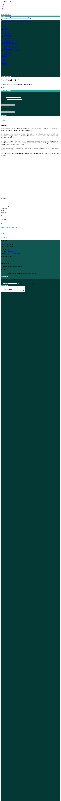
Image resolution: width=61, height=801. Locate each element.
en (3, 6)
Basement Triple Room (11, 47)
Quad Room (7, 42)
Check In (3, 97)
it (2, 11)
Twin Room (7, 38)
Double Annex (8, 52)
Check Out (4, 99)
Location (4, 63)
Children (3, 108)
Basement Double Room (11, 45)
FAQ (3, 61)
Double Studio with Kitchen (12, 51)
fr (2, 10)
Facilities (4, 56)
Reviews (6, 28)
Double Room (8, 37)
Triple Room (7, 40)
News (5, 31)
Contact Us (5, 65)
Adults (2, 101)
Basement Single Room (11, 44)
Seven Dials (5, 59)
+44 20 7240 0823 (6, 1)
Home (4, 26)
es (3, 8)
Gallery (4, 58)
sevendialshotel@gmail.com (9, 227)
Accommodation (7, 33)
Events (6, 29)
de (3, 4)
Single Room (7, 35)
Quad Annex (7, 54)
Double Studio (8, 49)
